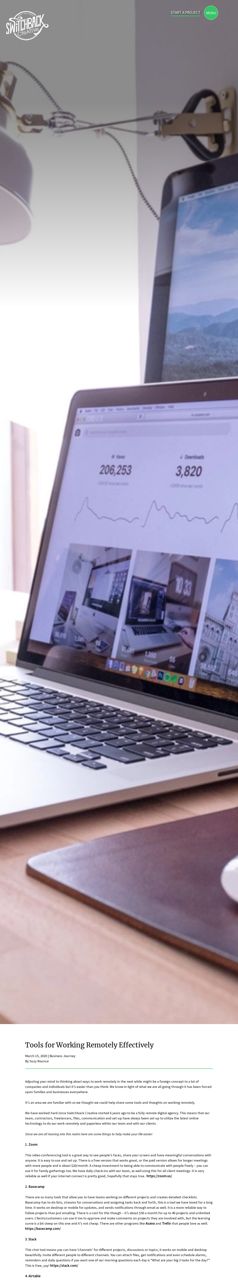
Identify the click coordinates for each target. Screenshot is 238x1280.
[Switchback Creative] (27, 25)
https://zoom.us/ (159, 1176)
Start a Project (185, 12)
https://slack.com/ (64, 1265)
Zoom (33, 1144)
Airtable (34, 1276)
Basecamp (36, 1186)
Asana (150, 1223)
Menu (211, 12)
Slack (32, 1239)
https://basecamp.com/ (43, 1228)
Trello (166, 1223)
